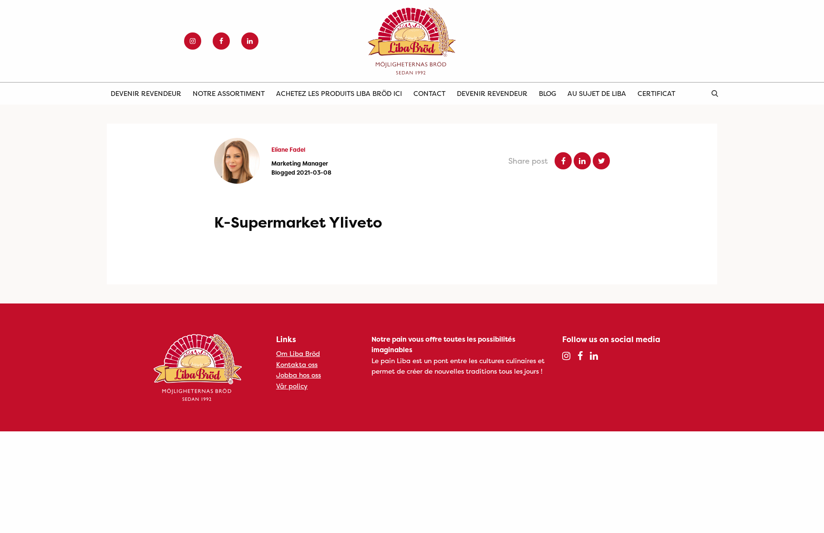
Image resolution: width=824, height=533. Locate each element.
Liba (412, 41)
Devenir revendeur (146, 93)
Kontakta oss (297, 364)
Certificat (656, 93)
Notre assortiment (229, 93)
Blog (547, 93)
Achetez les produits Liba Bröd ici (339, 93)
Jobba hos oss (298, 374)
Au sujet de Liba (596, 93)
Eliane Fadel (288, 150)
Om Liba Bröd (298, 353)
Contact (429, 93)
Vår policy (292, 385)
